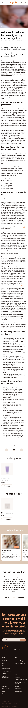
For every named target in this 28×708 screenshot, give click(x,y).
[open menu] (2, 2)
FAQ (16, 674)
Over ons (7, 597)
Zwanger (4, 673)
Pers (3, 691)
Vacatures (5, 693)
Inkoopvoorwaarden (20, 693)
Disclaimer (17, 677)
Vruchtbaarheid (6, 671)
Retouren (17, 686)
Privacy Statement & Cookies (20, 682)
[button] (6, 450)
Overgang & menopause (5, 676)
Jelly (24, 227)
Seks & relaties (6, 668)
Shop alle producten (20, 663)
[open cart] (6, 2)
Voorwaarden (18, 691)
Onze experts (20, 597)
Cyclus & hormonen (7, 661)
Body (3, 663)
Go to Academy (19, 661)
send (23, 639)
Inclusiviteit (18, 672)
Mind (3, 666)
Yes (21, 285)
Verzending (18, 688)
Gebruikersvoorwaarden (21, 679)
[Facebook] (19, 650)
